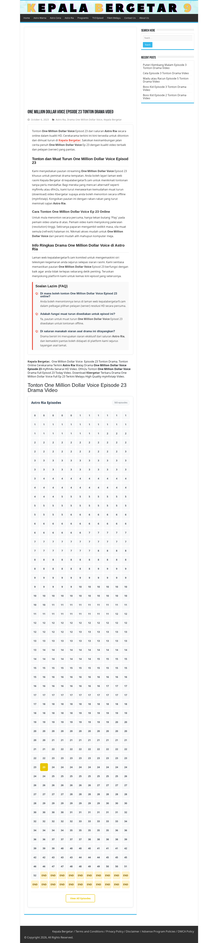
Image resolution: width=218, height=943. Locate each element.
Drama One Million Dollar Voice (84, 119)
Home (27, 17)
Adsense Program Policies (158, 931)
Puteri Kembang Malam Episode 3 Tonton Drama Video (164, 66)
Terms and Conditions (89, 931)
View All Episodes (80, 898)
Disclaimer (132, 931)
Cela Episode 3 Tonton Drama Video (166, 73)
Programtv (83, 17)
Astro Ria (69, 17)
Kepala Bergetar (113, 119)
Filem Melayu (114, 17)
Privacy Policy (114, 931)
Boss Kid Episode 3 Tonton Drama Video (164, 88)
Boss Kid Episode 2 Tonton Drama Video (164, 96)
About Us (144, 17)
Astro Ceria (55, 17)
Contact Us (130, 17)
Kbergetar (93, 373)
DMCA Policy (186, 931)
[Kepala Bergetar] (109, 7)
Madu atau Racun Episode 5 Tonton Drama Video (166, 80)
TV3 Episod (97, 17)
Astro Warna (40, 17)
